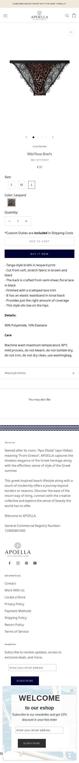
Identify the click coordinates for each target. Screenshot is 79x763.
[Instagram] (18, 562)
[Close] (71, 690)
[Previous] (26, 137)
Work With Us (15, 590)
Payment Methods (18, 611)
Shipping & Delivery (15, 373)
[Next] (52, 137)
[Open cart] (74, 15)
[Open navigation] (5, 15)
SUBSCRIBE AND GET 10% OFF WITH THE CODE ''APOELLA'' (39, 3)
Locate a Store (15, 597)
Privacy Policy (14, 604)
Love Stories (39, 146)
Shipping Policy (16, 618)
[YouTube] (34, 562)
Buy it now (39, 253)
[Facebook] (9, 562)
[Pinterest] (26, 562)
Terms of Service (17, 631)
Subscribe (31, 743)
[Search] (67, 15)
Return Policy (14, 625)
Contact (10, 583)
